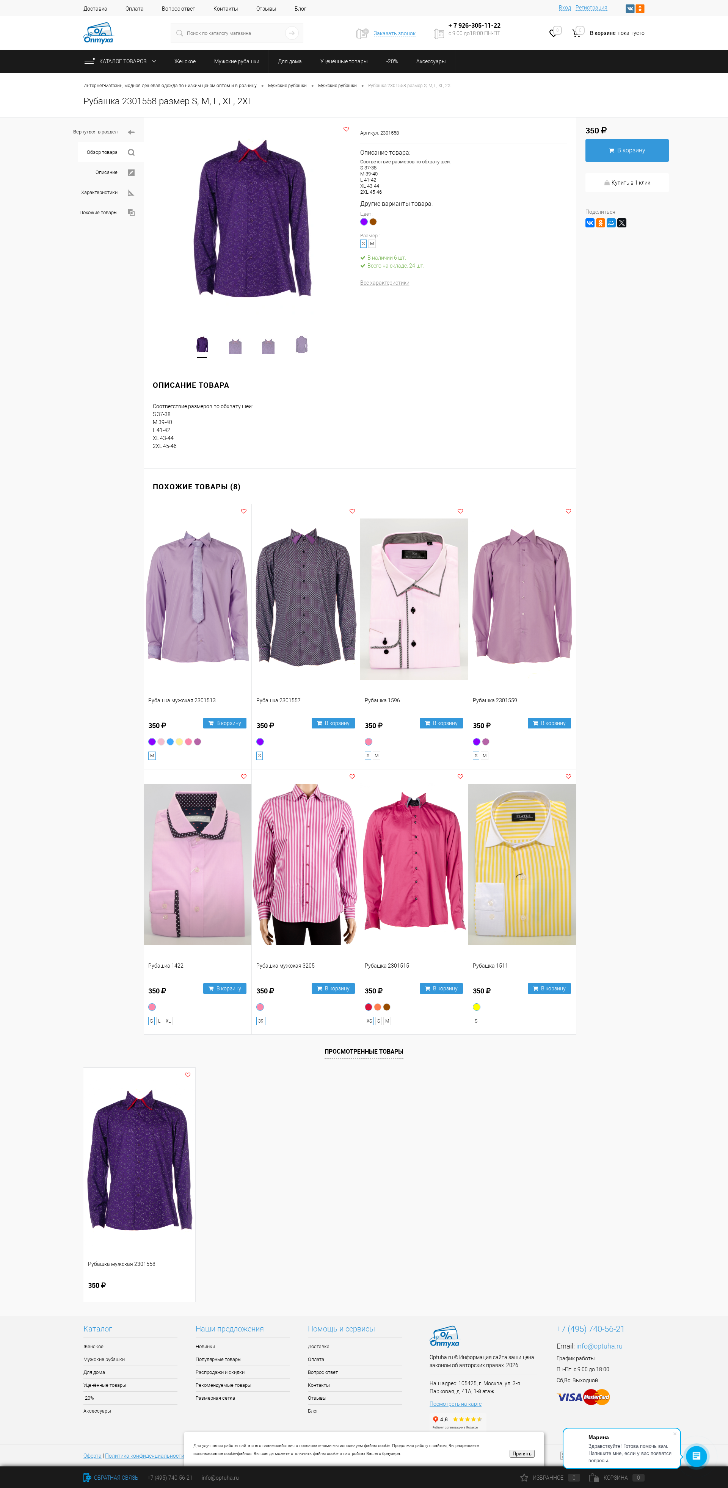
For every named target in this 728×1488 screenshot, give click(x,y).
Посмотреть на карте (456, 1404)
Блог (300, 9)
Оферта (92, 1456)
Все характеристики (385, 283)
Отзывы (266, 9)
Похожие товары (99, 212)
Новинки (205, 1346)
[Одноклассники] (600, 222)
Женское (93, 1346)
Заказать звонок (395, 33)
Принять (522, 1454)
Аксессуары (97, 1411)
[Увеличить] (252, 221)
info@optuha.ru (599, 1346)
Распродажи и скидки (220, 1372)
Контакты (225, 9)
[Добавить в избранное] (346, 129)
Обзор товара (103, 152)
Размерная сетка (215, 1398)
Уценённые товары (104, 1385)
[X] (621, 222)
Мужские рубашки (104, 1359)
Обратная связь (115, 1478)
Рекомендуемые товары (223, 1385)
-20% (88, 1398)
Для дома (94, 1372)
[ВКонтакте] (590, 222)
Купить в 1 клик (631, 183)
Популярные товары (219, 1359)
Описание (107, 172)
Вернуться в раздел (96, 132)
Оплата (135, 9)
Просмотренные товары (364, 1051)
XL (168, 1021)
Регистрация (591, 8)
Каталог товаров (123, 61)
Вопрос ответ (178, 9)
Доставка (95, 9)
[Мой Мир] (611, 222)
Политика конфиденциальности (144, 1456)
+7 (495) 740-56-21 (591, 1329)
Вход (565, 8)
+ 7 (453, 25)
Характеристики (100, 192)
